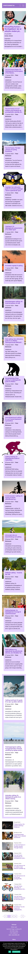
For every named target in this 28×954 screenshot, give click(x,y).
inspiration (7, 38)
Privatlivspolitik (16, 951)
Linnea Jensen (9, 36)
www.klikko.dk (15, 935)
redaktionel (8, 80)
